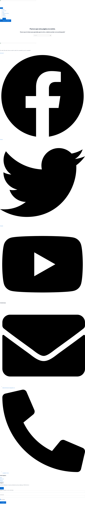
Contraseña (2, 494)
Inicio (3, 9)
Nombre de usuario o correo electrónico (6, 490)
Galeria (3, 14)
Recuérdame (3, 499)
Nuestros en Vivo (5, 13)
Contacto (4, 15)
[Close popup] (2, 488)
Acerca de (4, 10)
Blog (3, 12)
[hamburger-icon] (1, 8)
